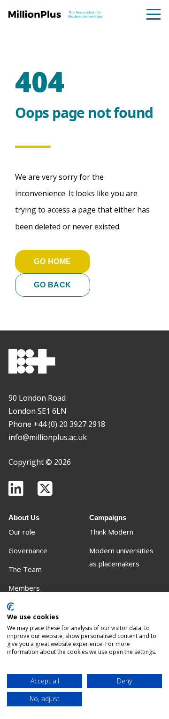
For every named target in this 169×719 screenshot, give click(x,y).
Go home (52, 261)
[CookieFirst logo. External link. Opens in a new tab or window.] (10, 606)
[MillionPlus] (55, 14)
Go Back (52, 285)
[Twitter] (45, 488)
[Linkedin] (15, 488)
